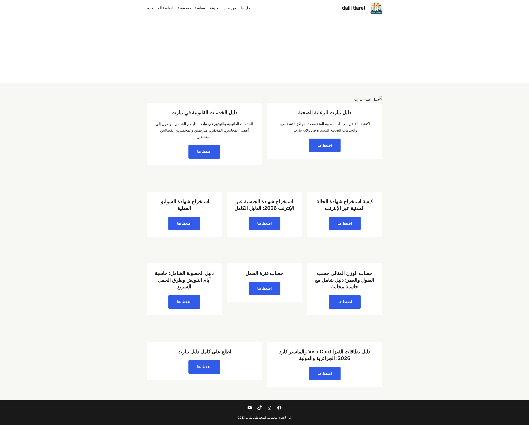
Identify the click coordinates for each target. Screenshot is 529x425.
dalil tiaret (354, 8)
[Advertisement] (264, 52)
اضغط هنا (324, 145)
